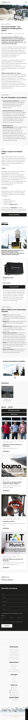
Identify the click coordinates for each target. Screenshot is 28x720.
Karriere (14, 668)
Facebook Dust (14, 692)
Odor (21, 617)
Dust (6, 33)
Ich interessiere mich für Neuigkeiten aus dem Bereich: (12, 614)
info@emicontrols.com (14, 657)
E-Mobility (14, 682)
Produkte (10, 33)
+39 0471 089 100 (15, 654)
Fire (12, 617)
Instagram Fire (14, 694)
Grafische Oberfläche (14, 214)
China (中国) (14, 700)
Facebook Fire (14, 691)
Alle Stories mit (14, 410)
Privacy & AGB (14, 666)
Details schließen (6, 283)
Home (2, 33)
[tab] (11, 377)
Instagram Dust (14, 696)
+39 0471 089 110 (15, 656)
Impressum (14, 665)
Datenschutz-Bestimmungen (17, 621)
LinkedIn (15, 687)
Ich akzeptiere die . (13, 621)
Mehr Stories (14, 414)
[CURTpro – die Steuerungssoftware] (7, 392)
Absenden (6, 625)
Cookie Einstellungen (14, 669)
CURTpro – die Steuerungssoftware (7, 400)
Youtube (15, 689)
